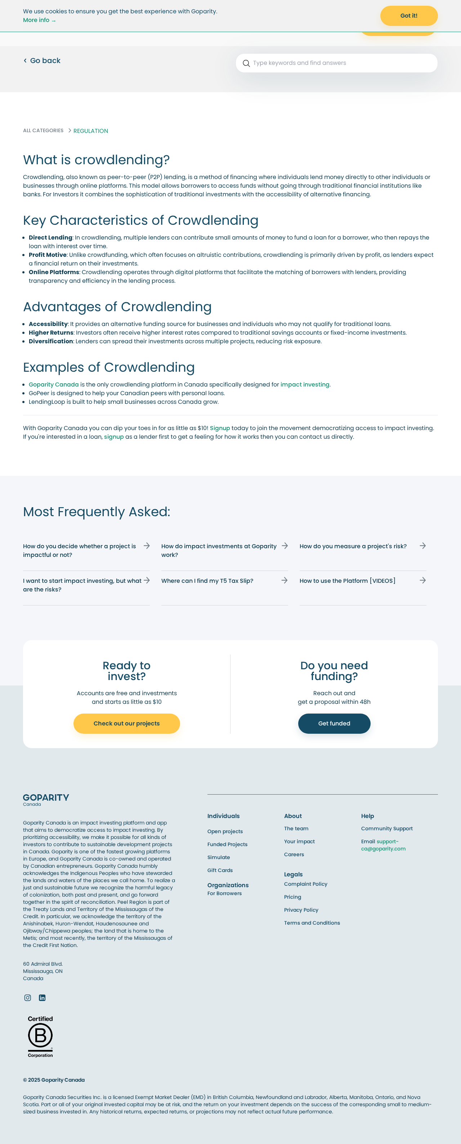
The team (296, 828)
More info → (40, 20)
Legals (293, 874)
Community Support (387, 828)
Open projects (225, 831)
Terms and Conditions (312, 922)
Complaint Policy (305, 884)
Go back (45, 60)
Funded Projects (227, 844)
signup (114, 437)
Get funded (334, 723)
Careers (294, 854)
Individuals (223, 816)
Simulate (218, 857)
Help (367, 816)
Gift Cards (220, 870)
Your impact (299, 841)
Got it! (409, 16)
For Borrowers (224, 893)
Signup (221, 428)
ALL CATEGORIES (43, 130)
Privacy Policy (301, 909)
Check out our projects (127, 723)
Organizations (228, 885)
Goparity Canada (54, 384)
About (293, 816)
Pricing (292, 897)
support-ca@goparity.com (383, 845)
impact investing (305, 384)
